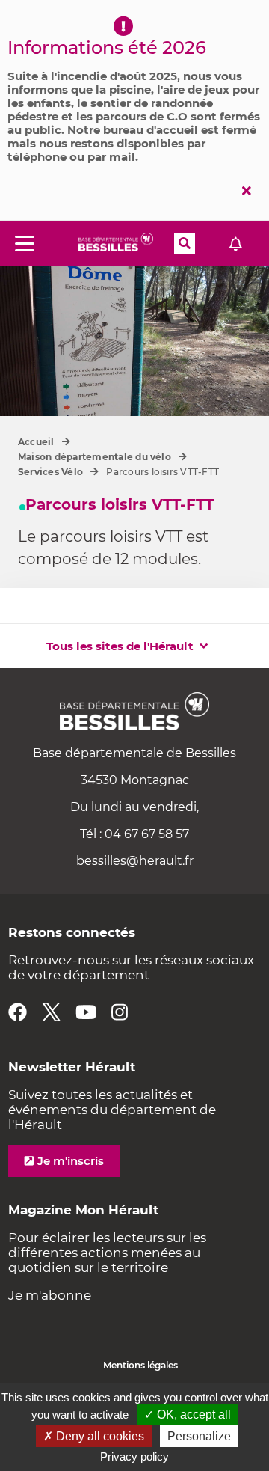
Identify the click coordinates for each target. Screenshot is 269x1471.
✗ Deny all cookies (93, 1436)
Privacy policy (134, 1456)
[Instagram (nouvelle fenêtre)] (119, 1012)
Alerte (235, 243)
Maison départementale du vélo (94, 456)
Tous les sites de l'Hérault (120, 646)
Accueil (36, 441)
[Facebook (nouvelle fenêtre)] (17, 1012)
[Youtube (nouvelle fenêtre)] (85, 1012)
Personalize (199, 1436)
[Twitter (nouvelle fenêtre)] (51, 1012)
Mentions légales (140, 1365)
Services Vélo (50, 471)
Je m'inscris (70, 1161)
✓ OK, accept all (187, 1414)
